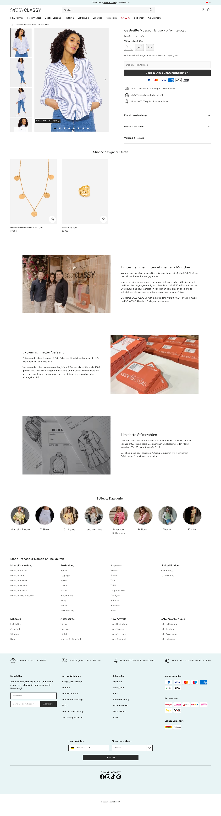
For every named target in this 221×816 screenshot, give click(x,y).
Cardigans (69, 529)
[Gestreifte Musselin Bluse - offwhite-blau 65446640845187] (60, 128)
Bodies (64, 570)
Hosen (64, 600)
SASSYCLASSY (113, 802)
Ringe (13, 639)
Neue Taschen (117, 629)
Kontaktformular (70, 693)
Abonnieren (48, 704)
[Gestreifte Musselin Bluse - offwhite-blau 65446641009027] (83, 128)
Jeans (113, 610)
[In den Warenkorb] (52, 219)
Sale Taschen (167, 629)
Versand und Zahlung (72, 711)
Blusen (113, 575)
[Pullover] (143, 515)
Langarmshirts (93, 529)
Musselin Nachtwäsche (21, 595)
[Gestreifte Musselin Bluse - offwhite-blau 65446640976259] (78, 128)
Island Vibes (167, 570)
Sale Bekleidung (169, 624)
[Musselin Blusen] (20, 515)
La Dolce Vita (167, 575)
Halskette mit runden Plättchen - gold (26, 227)
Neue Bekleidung (118, 624)
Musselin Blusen (20, 529)
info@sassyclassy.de (72, 681)
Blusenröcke (67, 595)
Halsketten (15, 624)
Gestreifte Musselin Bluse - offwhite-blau (32, 25)
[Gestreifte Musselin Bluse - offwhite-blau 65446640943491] (74, 128)
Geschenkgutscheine (72, 717)
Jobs (115, 693)
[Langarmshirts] (93, 515)
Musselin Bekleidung (118, 531)
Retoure (66, 687)
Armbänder (16, 629)
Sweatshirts (116, 605)
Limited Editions (170, 565)
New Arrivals (16, 17)
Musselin (69, 17)
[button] (208, 10)
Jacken (64, 590)
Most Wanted (34, 17)
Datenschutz (119, 711)
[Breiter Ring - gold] (85, 191)
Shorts (64, 605)
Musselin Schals (18, 590)
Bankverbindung (121, 699)
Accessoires (111, 17)
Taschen (65, 629)
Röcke (63, 580)
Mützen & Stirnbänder (72, 639)
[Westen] (167, 515)
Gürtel (64, 634)
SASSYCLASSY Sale (173, 619)
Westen (167, 529)
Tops (112, 580)
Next (21, 129)
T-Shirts (45, 529)
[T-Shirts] (44, 515)
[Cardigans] (69, 515)
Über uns (117, 681)
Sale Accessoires (169, 634)
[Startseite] (11, 25)
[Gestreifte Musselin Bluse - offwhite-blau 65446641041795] (88, 128)
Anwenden (110, 757)
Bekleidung (83, 17)
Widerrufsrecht (120, 705)
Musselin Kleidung (21, 565)
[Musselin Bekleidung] (118, 515)
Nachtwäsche (67, 610)
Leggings (65, 575)
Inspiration (139, 17)
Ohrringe (14, 634)
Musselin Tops (17, 575)
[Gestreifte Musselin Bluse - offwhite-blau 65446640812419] (55, 128)
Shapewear (116, 565)
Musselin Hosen (18, 585)
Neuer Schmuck (118, 639)
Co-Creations (154, 17)
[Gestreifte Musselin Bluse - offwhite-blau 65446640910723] (69, 128)
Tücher (64, 624)
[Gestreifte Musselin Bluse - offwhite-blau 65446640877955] (64, 128)
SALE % (125, 17)
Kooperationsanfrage (72, 699)
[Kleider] (192, 515)
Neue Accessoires (119, 634)
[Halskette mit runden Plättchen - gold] (33, 191)
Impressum (118, 687)
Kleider (192, 529)
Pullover (143, 529)
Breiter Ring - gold (70, 227)
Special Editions (53, 17)
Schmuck (97, 17)
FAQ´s (65, 705)
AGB (115, 717)
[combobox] (108, 10)
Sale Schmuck (168, 639)
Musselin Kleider (18, 580)
